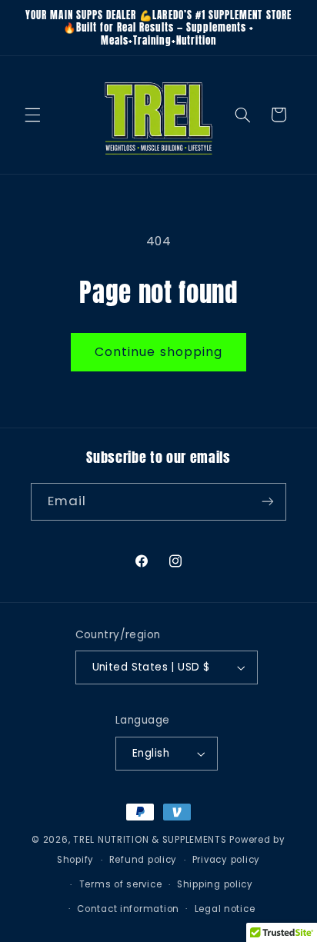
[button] (32, 114)
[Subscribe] (267, 502)
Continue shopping (158, 352)
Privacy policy (226, 860)
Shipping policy (215, 884)
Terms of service (120, 884)
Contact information (128, 909)
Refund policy (143, 860)
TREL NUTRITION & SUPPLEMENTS (150, 840)
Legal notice (225, 909)
